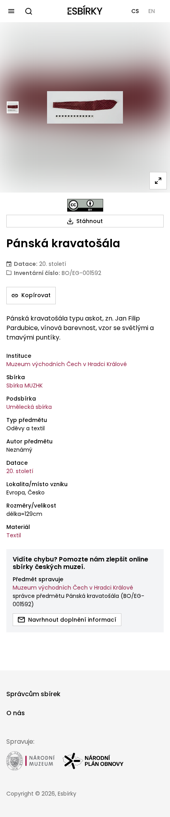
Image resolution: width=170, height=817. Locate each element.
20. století (19, 471)
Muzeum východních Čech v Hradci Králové (66, 364)
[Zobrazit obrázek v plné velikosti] (158, 180)
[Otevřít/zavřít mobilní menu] (11, 11)
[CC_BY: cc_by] (85, 205)
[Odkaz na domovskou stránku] (85, 11)
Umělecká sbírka (29, 407)
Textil (13, 535)
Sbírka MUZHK (24, 385)
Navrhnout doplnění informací (72, 620)
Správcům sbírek (33, 694)
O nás (15, 713)
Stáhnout (89, 221)
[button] (135, 11)
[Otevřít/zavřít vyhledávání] (28, 11)
